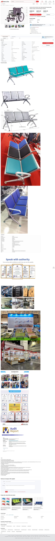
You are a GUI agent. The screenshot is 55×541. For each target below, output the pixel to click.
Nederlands (29, 536)
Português (15, 536)
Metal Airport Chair (3, 531)
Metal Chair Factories (10, 529)
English (10, 536)
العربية (31, 536)
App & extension (45, 3)
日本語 (35, 536)
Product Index (40, 535)
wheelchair (42, 516)
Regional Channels (36, 535)
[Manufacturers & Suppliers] (5, 1)
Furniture (4, 5)
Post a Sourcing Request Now (21, 491)
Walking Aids (15, 517)
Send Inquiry (35, 14)
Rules (53, 3)
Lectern (14, 526)
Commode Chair (2, 517)
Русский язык (20, 536)
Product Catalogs (11, 514)
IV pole (41, 517)
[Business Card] (53, 39)
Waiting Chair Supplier (34, 529)
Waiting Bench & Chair (12, 5)
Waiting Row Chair (16, 516)
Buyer (37, 3)
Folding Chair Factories (17, 529)
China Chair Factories (3, 529)
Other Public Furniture (9, 526)
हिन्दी (37, 536)
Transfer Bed (2, 516)
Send (6, 491)
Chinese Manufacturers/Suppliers (18, 535)
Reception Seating (24, 526)
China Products (12, 535)
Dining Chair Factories (23, 529)
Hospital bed (29, 516)
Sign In (31, 33)
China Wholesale (24, 535)
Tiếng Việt (45, 536)
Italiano (24, 536)
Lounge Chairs (29, 526)
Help (40, 3)
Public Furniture (7, 5)
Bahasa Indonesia (48, 536)
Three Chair (29, 529)
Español (12, 536)
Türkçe (42, 536)
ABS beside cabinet (30, 517)
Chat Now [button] (48, 14)
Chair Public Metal (41, 529)
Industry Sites (32, 535)
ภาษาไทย (40, 536)
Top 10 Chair (8, 531)
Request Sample (43, 16)
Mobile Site (44, 535)
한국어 (33, 536)
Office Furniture (18, 526)
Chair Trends (13, 531)
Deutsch (26, 536)
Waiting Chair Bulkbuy (18, 531)
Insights (46, 535)
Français (18, 536)
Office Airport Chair (47, 529)
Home (1, 5)
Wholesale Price (28, 535)
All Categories (3, 3)
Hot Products (9, 535)
